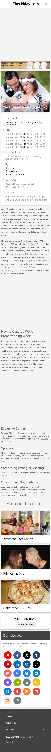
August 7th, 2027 (36, 144)
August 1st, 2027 (14, 144)
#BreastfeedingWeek (16, 187)
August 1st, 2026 (14, 140)
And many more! (25, 618)
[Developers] (17, 700)
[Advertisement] (25, 33)
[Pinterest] (8, 664)
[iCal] (36, 691)
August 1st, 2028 (14, 147)
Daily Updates (13, 635)
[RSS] (27, 691)
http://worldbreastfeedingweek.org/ (24, 196)
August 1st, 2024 (14, 134)
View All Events (25, 624)
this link (8, 492)
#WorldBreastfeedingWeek (20, 184)
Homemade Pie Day (17, 608)
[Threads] (36, 664)
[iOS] (27, 682)
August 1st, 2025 (14, 137)
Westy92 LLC (27, 737)
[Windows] (8, 691)
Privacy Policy (11, 742)
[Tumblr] (36, 655)
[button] (4, 4)
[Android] (17, 682)
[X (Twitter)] (27, 655)
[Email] (8, 700)
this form (5, 475)
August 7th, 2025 (36, 137)
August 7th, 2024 (36, 134)
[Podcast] (8, 682)
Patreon (44, 439)
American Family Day (18, 539)
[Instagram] (27, 664)
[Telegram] (36, 673)
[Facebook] (17, 655)
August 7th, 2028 (36, 147)
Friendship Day (13, 573)
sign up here (30, 492)
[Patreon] (8, 673)
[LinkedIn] (17, 664)
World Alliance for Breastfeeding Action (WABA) (23, 157)
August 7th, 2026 (36, 140)
